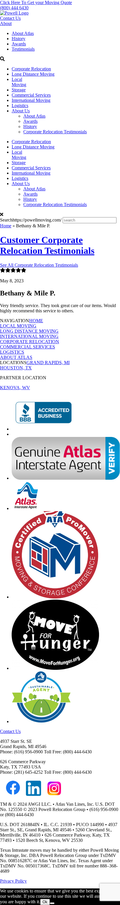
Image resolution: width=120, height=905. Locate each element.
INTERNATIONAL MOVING (29, 336)
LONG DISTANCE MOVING (29, 331)
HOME (36, 320)
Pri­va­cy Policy (13, 881)
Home (5, 225)
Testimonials (23, 49)
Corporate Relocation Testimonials (55, 131)
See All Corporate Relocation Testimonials (39, 265)
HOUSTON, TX (16, 367)
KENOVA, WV (15, 387)
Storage (19, 89)
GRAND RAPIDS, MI (48, 362)
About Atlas (23, 33)
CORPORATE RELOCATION (29, 341)
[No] (52, 903)
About (6, 23)
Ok (45, 902)
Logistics (20, 105)
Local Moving (19, 82)
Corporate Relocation (31, 68)
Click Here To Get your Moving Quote (36, 2)
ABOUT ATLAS (16, 357)
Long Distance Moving (33, 74)
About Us (21, 110)
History (18, 38)
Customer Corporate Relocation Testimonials (47, 245)
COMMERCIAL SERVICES (27, 346)
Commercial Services (31, 95)
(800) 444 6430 (14, 7)
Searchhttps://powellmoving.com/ (30, 219)
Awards (19, 43)
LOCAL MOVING (18, 325)
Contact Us (10, 18)
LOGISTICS (12, 352)
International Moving (31, 100)
